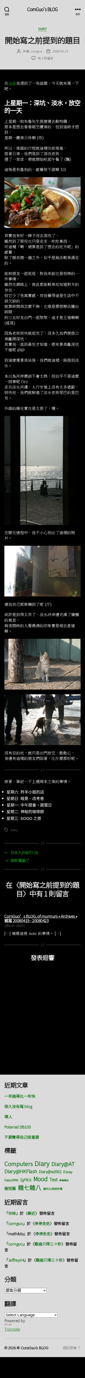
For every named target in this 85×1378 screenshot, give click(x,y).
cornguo (36, 51)
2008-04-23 (60, 51)
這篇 (12, 83)
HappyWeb (11, 1180)
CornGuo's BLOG (42, 9)
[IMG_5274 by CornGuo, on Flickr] (42, 202)
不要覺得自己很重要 (21, 1137)
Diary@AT (63, 1163)
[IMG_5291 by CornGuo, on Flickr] (42, 470)
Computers (18, 1163)
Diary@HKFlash (20, 1171)
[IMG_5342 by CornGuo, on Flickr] (42, 664)
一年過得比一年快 (19, 1096)
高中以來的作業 (53, 1189)
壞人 (8, 1116)
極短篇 (10, 1188)
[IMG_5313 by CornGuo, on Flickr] (42, 571)
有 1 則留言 (45, 58)
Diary (42, 29)
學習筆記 (64, 1180)
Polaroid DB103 (17, 1127)
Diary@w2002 (50, 1171)
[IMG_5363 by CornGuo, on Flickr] (42, 719)
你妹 (12, 1213)
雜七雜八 (29, 1187)
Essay (67, 1171)
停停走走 (42, 1223)
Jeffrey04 (16, 1260)
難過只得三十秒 (47, 1244)
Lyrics (25, 1179)
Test (53, 1179)
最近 (31, 1213)
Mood (40, 1178)
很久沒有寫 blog (18, 1106)
